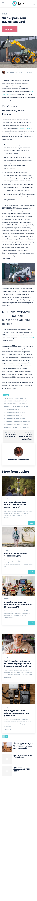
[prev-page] (3, 736)
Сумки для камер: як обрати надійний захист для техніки (16, 713)
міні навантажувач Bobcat (14, 412)
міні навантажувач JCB (13, 415)
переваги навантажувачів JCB (16, 424)
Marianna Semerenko (14, 72)
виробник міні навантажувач (15, 401)
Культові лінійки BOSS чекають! (10, 435)
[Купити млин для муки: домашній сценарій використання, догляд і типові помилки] (7, 747)
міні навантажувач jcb (27, 338)
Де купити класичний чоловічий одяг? (15, 554)
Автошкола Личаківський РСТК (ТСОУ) (21, 769)
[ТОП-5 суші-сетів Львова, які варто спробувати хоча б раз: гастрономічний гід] (18, 644)
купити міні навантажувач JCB (16, 407)
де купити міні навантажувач (15, 404)
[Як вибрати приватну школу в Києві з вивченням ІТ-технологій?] (18, 586)
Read (31, 523)
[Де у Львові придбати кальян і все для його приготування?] (18, 486)
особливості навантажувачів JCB (17, 421)
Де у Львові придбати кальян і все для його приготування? (15, 504)
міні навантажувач (11, 410)
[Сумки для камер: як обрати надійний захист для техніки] (18, 694)
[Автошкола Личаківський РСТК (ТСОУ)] (7, 771)
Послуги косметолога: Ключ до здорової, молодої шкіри (25, 437)
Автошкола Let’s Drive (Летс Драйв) (22, 756)
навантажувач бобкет (24, 128)
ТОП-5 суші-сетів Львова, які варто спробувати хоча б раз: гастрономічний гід (17, 663)
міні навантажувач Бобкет (14, 418)
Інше (4, 14)
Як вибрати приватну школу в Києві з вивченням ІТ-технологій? (18, 604)
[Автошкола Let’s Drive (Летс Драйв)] (7, 759)
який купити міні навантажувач (16, 427)
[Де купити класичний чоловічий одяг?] (18, 537)
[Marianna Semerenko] (4, 72)
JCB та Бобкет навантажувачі (15, 398)
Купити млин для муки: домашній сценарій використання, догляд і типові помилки (23, 746)
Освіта (6, 598)
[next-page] (6, 736)
